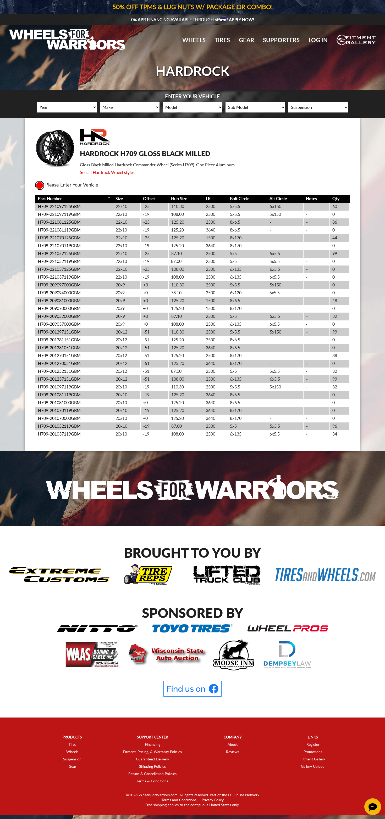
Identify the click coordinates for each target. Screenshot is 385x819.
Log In (318, 40)
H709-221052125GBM (59, 254)
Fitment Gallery (312, 759)
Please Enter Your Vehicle (71, 185)
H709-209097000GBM (59, 285)
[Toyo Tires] (192, 628)
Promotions (313, 752)
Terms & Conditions (152, 781)
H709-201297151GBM (59, 332)
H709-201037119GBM (59, 434)
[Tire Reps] (148, 574)
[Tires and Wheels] (325, 574)
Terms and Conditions (179, 800)
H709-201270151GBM (59, 356)
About (233, 745)
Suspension (72, 759)
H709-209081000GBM (59, 301)
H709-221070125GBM (59, 238)
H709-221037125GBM (59, 269)
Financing (152, 745)
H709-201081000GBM (59, 403)
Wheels (194, 40)
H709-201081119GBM (59, 395)
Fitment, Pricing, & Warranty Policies (152, 752)
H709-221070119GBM (59, 246)
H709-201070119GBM (59, 411)
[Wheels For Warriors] (192, 488)
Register (312, 745)
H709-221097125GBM (59, 207)
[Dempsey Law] (287, 654)
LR (208, 199)
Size (119, 199)
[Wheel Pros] (288, 628)
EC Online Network (243, 795)
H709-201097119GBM (59, 387)
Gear (246, 40)
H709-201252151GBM (59, 371)
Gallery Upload (312, 767)
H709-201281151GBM (59, 340)
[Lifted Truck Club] (227, 574)
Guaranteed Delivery (152, 759)
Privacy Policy (213, 800)
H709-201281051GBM (59, 348)
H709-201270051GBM (59, 364)
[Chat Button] (372, 806)
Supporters (281, 40)
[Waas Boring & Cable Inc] (92, 654)
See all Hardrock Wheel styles (107, 173)
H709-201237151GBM (59, 379)
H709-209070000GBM (59, 309)
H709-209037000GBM (59, 324)
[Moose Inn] (234, 654)
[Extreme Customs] (59, 574)
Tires (222, 40)
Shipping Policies (152, 767)
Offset (149, 199)
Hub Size (179, 199)
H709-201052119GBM (59, 426)
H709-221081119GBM (59, 230)
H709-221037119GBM (59, 277)
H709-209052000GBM (59, 316)
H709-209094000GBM (59, 293)
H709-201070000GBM (59, 418)
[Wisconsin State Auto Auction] (166, 654)
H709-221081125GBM (59, 222)
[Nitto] (97, 628)
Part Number (50, 199)
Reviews (232, 752)
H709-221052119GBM (59, 261)
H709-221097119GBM (59, 214)
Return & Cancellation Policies (152, 774)
